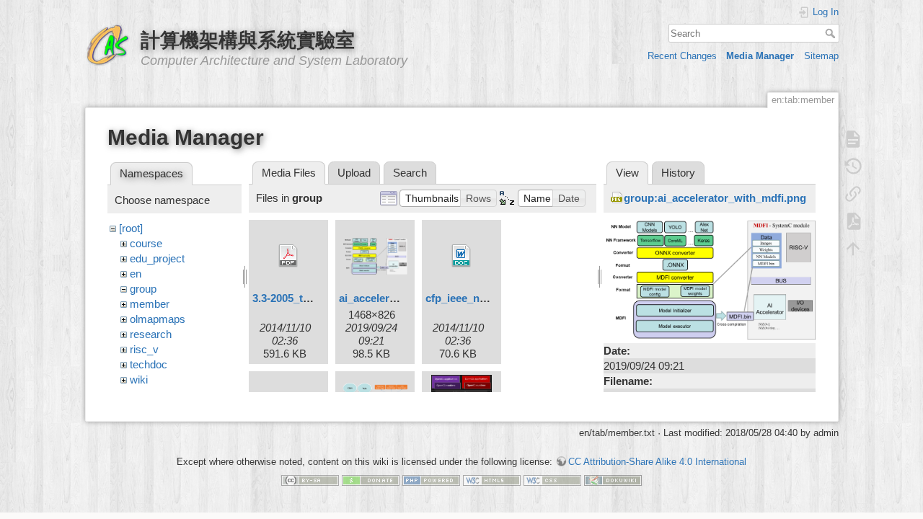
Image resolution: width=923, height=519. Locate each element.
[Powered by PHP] (431, 479)
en (135, 273)
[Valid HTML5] (492, 479)
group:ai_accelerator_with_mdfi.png (715, 198)
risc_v (144, 349)
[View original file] (710, 278)
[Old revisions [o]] (853, 166)
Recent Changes (682, 55)
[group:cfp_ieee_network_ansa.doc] (461, 255)
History (678, 173)
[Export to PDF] (853, 221)
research (151, 334)
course (146, 243)
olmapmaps (157, 319)
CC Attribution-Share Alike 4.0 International (657, 461)
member (149, 304)
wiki (139, 379)
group (143, 289)
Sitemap (821, 55)
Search (832, 33)
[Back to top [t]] (853, 248)
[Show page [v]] (853, 139)
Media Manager (760, 55)
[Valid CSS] (552, 479)
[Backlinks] (853, 194)
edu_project (157, 258)
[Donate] (370, 479)
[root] (131, 228)
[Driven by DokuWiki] (613, 479)
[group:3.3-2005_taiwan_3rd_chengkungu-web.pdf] (288, 255)
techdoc (148, 364)
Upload (354, 173)
